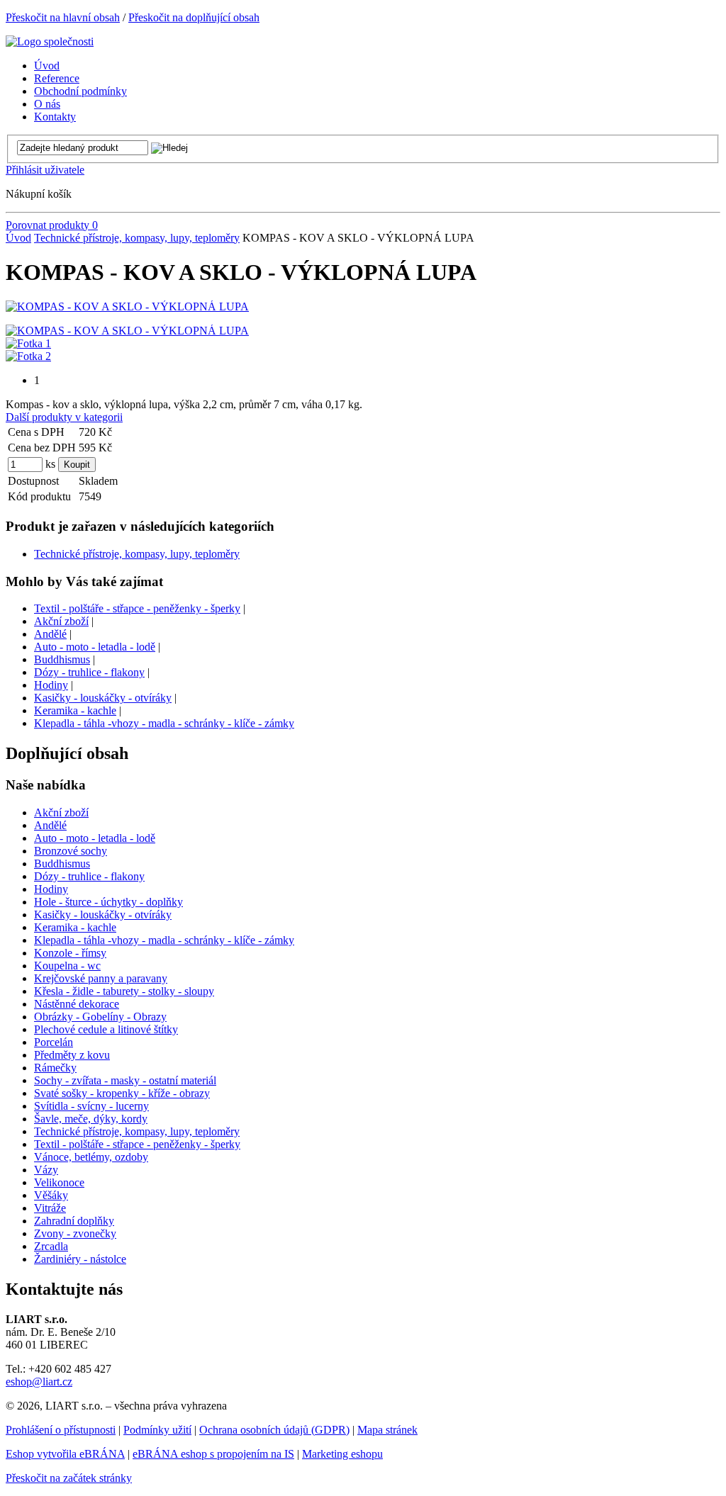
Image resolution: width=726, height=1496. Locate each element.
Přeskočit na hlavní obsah (63, 17)
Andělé (50, 634)
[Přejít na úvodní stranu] (50, 41)
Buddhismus (62, 659)
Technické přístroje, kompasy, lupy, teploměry (137, 238)
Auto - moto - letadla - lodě (94, 647)
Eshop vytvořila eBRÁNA (65, 1454)
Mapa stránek (387, 1430)
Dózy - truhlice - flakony (89, 672)
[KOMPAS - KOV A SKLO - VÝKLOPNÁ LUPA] (127, 306)
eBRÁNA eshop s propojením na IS (213, 1454)
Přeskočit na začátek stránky (69, 1478)
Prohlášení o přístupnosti (61, 1430)
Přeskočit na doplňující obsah (193, 17)
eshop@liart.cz (39, 1382)
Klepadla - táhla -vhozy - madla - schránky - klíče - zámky (164, 723)
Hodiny (51, 685)
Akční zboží (61, 621)
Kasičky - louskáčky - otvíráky (103, 698)
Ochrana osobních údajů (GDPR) (274, 1430)
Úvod (18, 238)
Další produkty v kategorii (64, 417)
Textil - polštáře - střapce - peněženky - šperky (137, 608)
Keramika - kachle (75, 710)
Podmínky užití (157, 1430)
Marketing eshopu (342, 1454)
